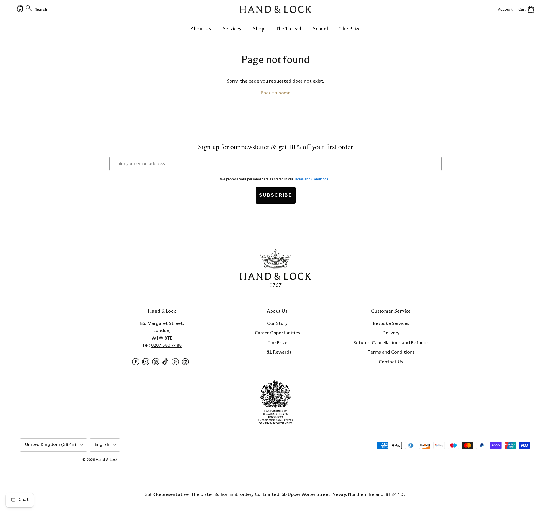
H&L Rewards (277, 352)
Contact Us (391, 362)
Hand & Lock (107, 460)
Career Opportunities (277, 333)
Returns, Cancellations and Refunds (390, 343)
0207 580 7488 (166, 345)
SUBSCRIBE (275, 195)
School (320, 29)
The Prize (350, 29)
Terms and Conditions (391, 352)
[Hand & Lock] (275, 9)
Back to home (275, 93)
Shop (258, 29)
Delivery (391, 333)
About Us (201, 29)
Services (232, 29)
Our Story (277, 323)
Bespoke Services (391, 323)
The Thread (288, 29)
